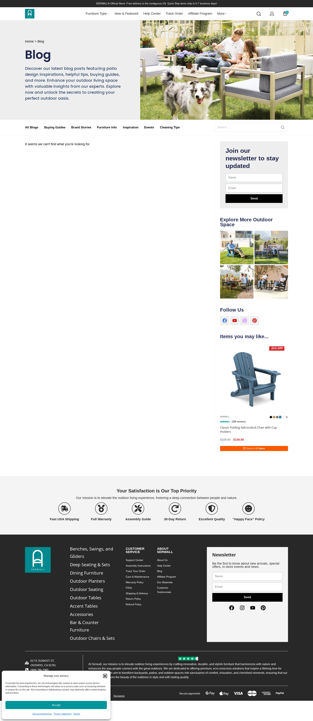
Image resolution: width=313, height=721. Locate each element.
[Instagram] (244, 320)
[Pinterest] (254, 320)
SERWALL (225, 417)
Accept (56, 705)
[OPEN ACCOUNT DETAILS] (272, 14)
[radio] (271, 417)
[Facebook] (224, 320)
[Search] (282, 127)
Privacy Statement (63, 714)
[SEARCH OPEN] (258, 14)
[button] (105, 676)
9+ (287, 417)
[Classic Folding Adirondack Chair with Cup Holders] (254, 376)
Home (29, 41)
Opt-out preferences (42, 714)
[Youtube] (234, 320)
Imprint (76, 714)
